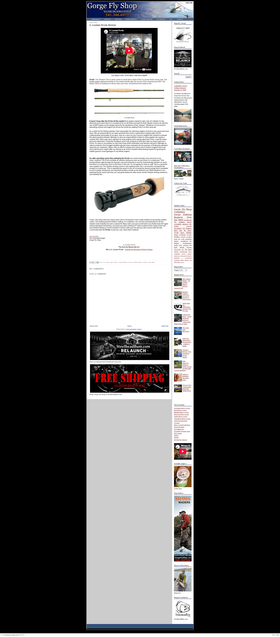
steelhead (188, 220)
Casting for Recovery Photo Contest (138, 249)
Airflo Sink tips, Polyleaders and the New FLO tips (186, 307)
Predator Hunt (179, 260)
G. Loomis (107, 262)
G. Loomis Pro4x (129, 245)
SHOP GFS (107, 19)
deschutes (178, 228)
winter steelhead (182, 241)
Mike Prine (16, 634)
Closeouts (178, 249)
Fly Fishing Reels (183, 222)
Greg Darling (94, 236)
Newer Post (94, 326)
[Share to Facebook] (98, 262)
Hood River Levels (180, 410)
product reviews (138, 262)
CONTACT (180, 19)
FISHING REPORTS (131, 19)
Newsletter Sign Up (180, 440)
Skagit (183, 247)
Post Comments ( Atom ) (134, 329)
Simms (189, 233)
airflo (176, 245)
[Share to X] (95, 262)
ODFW (176, 435)
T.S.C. (171, 19)
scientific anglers (181, 224)
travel (183, 237)
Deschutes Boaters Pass (182, 431)
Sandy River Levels (180, 416)
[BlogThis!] (93, 262)
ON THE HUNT (161, 19)
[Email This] (90, 262)
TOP (277, 634)
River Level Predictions (182, 425)
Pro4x (130, 262)
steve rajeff (151, 262)
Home (129, 326)
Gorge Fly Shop (123, 262)
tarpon (189, 247)
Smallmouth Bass (186, 252)
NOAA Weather (179, 427)
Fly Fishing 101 (179, 429)
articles (186, 245)
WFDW (176, 437)
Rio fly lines (185, 231)
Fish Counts (178, 433)
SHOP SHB (118, 19)
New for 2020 (183, 218)
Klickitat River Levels (181, 412)
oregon (189, 237)
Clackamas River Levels (182, 419)
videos (182, 262)
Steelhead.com (9, 634)
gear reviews (114, 262)
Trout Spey (180, 233)
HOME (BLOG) (96, 19)
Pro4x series (94, 82)
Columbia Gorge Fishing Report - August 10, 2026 (180, 88)
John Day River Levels (181, 414)
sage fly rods (180, 239)
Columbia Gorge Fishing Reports (183, 214)
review (145, 262)
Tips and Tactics (186, 256)
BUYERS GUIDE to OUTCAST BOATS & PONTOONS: (186, 295)
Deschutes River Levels (182, 408)
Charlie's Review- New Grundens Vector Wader (186, 353)
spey (181, 245)
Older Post (164, 326)
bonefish (189, 239)
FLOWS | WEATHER (147, 19)
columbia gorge (181, 254)
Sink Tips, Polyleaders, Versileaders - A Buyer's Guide (186, 342)
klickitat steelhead (183, 258)
